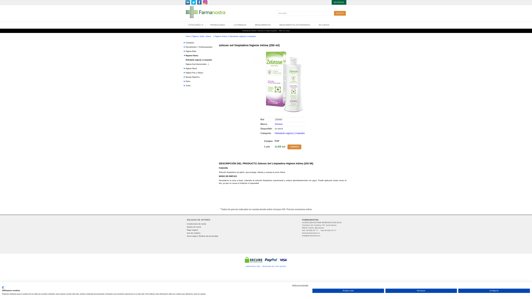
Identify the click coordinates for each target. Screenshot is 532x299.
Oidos (188, 81)
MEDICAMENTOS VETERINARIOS (294, 25)
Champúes (190, 43)
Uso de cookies (193, 233)
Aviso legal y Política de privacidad (202, 236)
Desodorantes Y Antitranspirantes (199, 47)
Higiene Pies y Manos (194, 73)
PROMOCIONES (217, 25)
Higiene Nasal (191, 68)
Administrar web (253, 266)
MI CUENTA (324, 25)
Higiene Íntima (221, 36)
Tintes (188, 86)
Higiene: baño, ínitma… (202, 36)
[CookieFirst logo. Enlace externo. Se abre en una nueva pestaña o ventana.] (3, 287)
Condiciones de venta (196, 224)
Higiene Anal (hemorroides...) (197, 64)
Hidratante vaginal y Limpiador (242, 36)
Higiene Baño (191, 51)
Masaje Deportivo (193, 77)
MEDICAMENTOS (263, 25)
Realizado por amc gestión (274, 266)
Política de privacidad (300, 285)
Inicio (188, 36)
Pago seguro (192, 230)
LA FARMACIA (240, 25)
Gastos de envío (194, 227)
